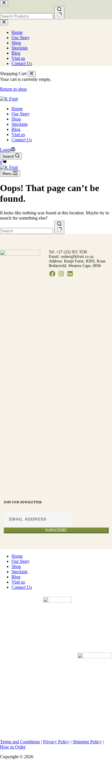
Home (17, 108)
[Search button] (59, 227)
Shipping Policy (87, 741)
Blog (15, 129)
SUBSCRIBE (56, 530)
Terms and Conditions (20, 741)
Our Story (20, 113)
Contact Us (21, 139)
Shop (16, 119)
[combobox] (26, 231)
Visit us (18, 134)
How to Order (13, 746)
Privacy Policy (56, 741)
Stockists (19, 124)
